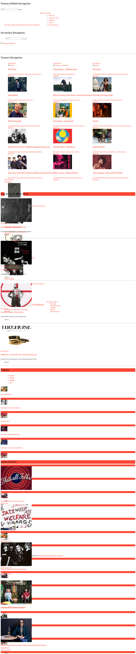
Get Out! (51, 22)
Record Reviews (20, 25)
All (11, 383)
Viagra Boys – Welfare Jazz (10, 531)
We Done (4, 493)
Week (12, 378)
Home (6, 25)
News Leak (51, 15)
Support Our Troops (54, 18)
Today (12, 375)
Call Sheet (51, 20)
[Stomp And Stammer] (8, 43)
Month (12, 380)
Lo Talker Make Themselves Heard (13, 607)
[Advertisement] (34, 48)
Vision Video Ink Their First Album (13, 569)
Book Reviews (36, 25)
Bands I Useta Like (53, 25)
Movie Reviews (28, 25)
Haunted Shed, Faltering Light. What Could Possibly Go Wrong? (23, 645)
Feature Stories (12, 25)
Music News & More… (45, 13)
